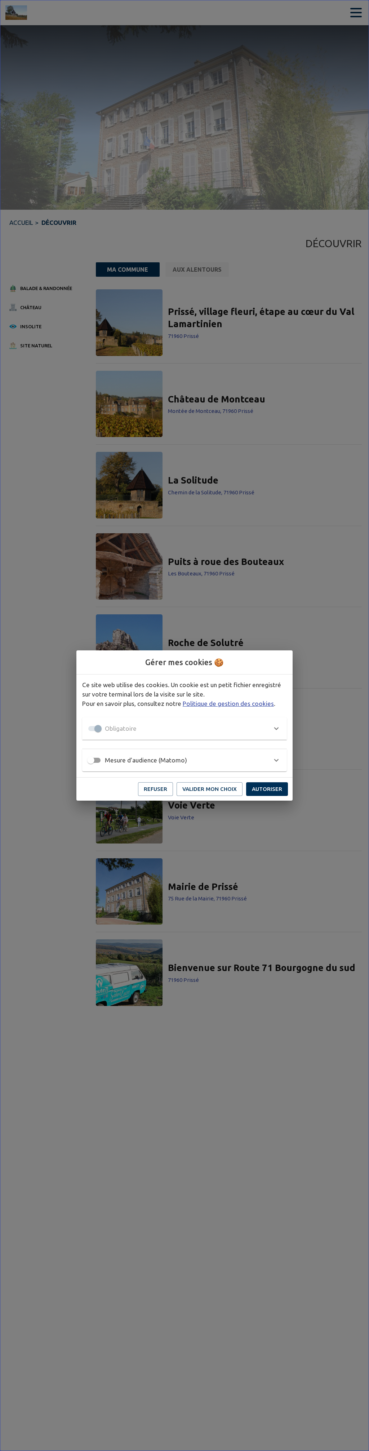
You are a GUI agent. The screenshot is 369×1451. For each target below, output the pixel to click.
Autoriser (267, 789)
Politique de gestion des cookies (228, 703)
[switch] (91, 760)
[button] (184, 728)
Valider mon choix (209, 789)
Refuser (155, 789)
